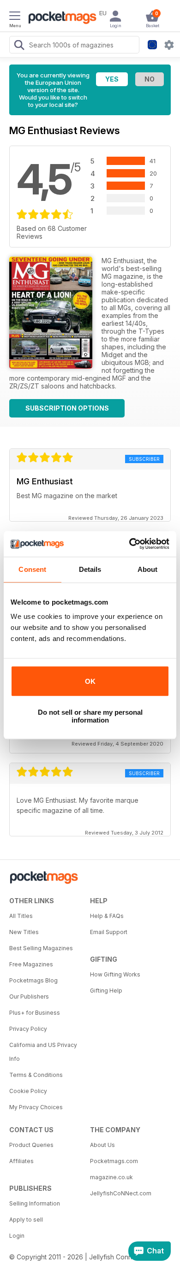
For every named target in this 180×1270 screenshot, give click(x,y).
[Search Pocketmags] (19, 46)
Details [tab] (90, 569)
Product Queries (31, 1144)
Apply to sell (26, 1219)
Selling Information (34, 1203)
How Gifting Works (115, 974)
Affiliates (21, 1161)
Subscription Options (67, 408)
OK (90, 681)
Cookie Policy (28, 1091)
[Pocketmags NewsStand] (60, 18)
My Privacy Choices (36, 1107)
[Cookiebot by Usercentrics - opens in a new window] (129, 544)
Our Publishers (29, 996)
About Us (102, 1144)
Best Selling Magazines (41, 948)
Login (16, 1235)
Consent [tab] (32, 569)
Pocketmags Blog (33, 980)
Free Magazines (31, 964)
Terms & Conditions (36, 1074)
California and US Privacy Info (43, 1051)
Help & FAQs (107, 915)
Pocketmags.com (114, 1161)
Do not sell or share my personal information (90, 716)
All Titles (21, 915)
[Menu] (14, 17)
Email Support (108, 932)
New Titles (24, 932)
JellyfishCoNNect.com (120, 1193)
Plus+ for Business (34, 1012)
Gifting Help (106, 990)
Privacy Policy (28, 1028)
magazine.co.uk (111, 1177)
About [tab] (148, 569)
